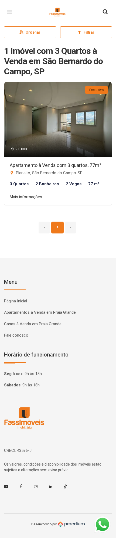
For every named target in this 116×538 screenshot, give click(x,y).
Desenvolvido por (44, 524)
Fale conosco (16, 335)
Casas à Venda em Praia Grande (33, 324)
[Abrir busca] (105, 12)
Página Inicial (15, 301)
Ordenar (33, 32)
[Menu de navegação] (11, 12)
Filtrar (89, 32)
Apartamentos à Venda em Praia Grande (40, 312)
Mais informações (26, 196)
